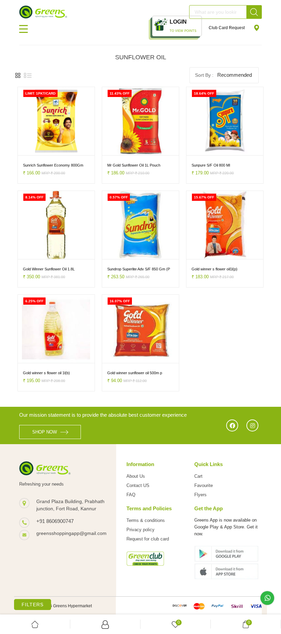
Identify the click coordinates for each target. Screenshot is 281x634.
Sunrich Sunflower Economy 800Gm (53, 165)
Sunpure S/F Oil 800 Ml (211, 165)
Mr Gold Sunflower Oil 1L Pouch (133, 165)
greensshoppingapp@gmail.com (71, 533)
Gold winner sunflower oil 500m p (134, 373)
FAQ (130, 494)
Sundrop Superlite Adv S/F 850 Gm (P (138, 269)
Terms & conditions (145, 520)
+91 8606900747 (55, 521)
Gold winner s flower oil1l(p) (214, 269)
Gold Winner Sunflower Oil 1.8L (49, 269)
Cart (198, 476)
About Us (135, 476)
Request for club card (147, 538)
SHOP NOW (44, 432)
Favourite (203, 485)
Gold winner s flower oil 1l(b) (46, 373)
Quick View (72, 149)
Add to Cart (34, 149)
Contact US (137, 485)
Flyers (200, 494)
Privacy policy (140, 529)
